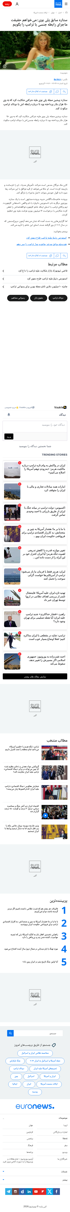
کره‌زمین (29, 1132)
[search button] (10, 1033)
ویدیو (64, 1152)
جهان (53, 13)
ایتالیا (14, 1084)
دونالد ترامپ (58, 298)
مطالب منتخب (57, 740)
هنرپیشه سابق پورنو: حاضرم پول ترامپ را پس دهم (42, 244)
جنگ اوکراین (15, 1061)
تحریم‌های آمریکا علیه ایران (45, 1069)
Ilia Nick (57, 79)
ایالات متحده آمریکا (49, 1084)
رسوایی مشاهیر (18, 298)
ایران (29, 1084)
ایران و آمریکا (50, 1076)
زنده (7, 3)
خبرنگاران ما (62, 1159)
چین (16, 1076)
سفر (65, 1146)
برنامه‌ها (30, 1152)
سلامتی (30, 1139)
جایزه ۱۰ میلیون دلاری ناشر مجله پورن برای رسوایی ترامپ (38, 286)
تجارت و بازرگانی (60, 1132)
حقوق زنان (38, 298)
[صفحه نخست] (66, 12)
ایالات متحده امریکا (40, 13)
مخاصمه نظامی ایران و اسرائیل (35, 1053)
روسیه (35, 1092)
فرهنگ (30, 1146)
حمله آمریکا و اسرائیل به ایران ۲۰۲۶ (45, 1061)
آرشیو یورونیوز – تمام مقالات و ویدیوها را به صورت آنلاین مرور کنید (18, 1160)
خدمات (64, 1172)
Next (65, 1139)
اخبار (60, 13)
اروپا (65, 1125)
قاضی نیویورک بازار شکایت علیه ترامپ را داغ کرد (42, 271)
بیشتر (65, 1180)
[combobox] (35, 1033)
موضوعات (63, 1118)
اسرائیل (31, 1076)
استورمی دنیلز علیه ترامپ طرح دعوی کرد (46, 238)
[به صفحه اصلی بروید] (58, 4)
